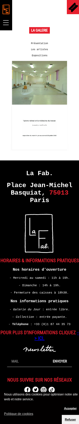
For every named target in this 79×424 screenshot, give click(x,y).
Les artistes (39, 49)
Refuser (70, 419)
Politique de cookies (18, 414)
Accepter (70, 408)
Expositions (39, 55)
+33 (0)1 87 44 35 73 (52, 324)
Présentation (39, 43)
